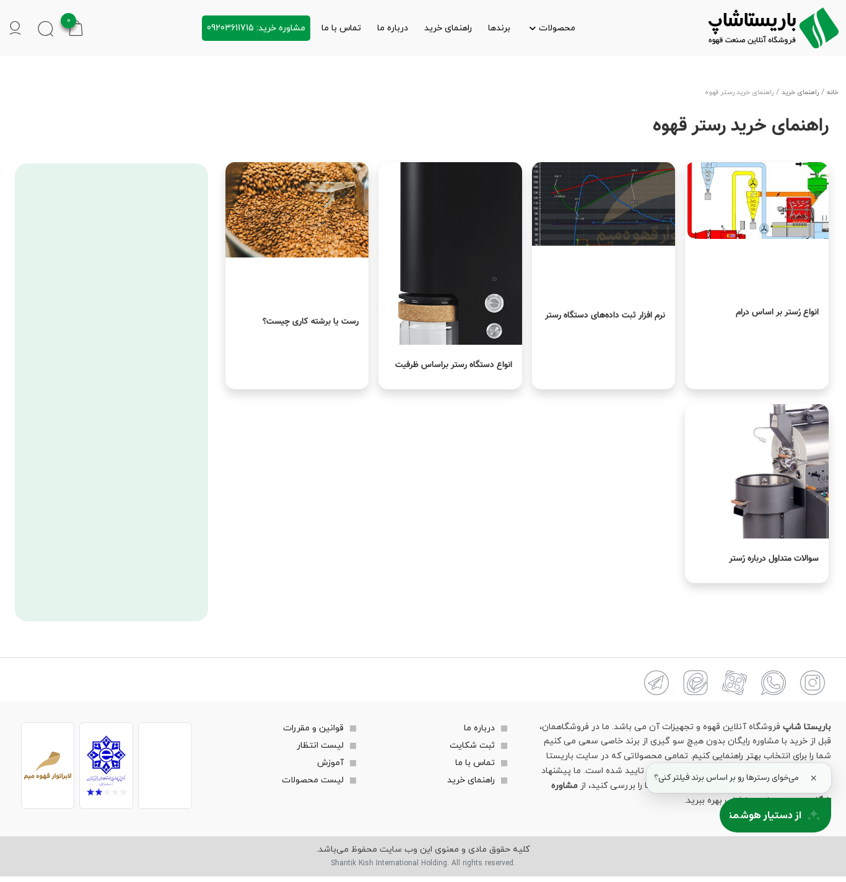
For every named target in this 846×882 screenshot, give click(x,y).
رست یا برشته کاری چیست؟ (311, 322)
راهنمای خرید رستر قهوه (741, 126)
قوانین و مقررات (313, 728)
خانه (833, 92)
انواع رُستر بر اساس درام (777, 312)
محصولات (557, 28)
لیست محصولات (313, 780)
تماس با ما (341, 28)
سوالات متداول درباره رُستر (774, 559)
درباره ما (392, 28)
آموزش (330, 763)
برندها (499, 28)
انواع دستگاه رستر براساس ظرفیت (453, 365)
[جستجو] (45, 28)
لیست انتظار (320, 745)
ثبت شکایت (472, 745)
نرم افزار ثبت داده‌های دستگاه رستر (605, 315)
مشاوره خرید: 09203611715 (256, 28)
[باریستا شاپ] (774, 27)
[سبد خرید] (76, 27)
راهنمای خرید (448, 28)
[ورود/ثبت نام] (15, 28)
